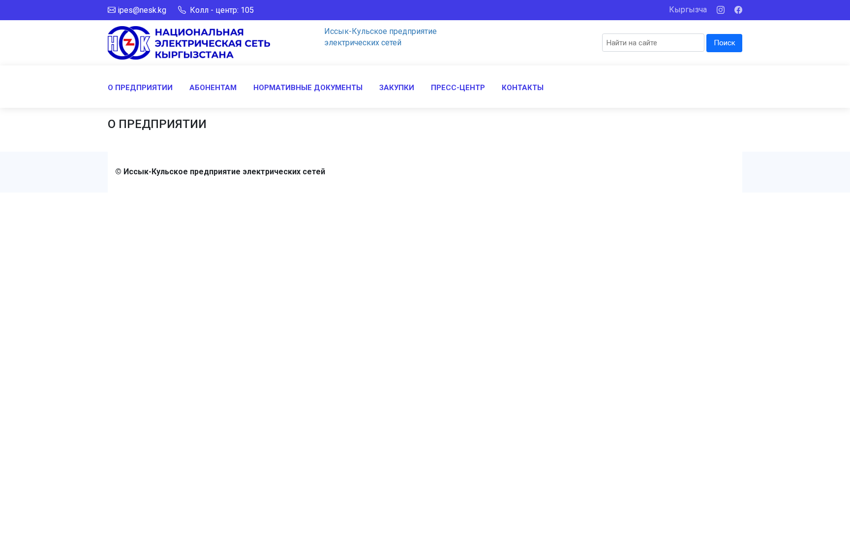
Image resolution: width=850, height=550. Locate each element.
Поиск (724, 42)
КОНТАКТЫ (523, 87)
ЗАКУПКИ (396, 87)
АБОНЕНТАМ (213, 87)
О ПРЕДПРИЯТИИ (140, 87)
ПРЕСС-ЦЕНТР (458, 87)
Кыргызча (688, 9)
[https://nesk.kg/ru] (189, 42)
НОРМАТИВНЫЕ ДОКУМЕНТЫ (308, 87)
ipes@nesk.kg (142, 10)
